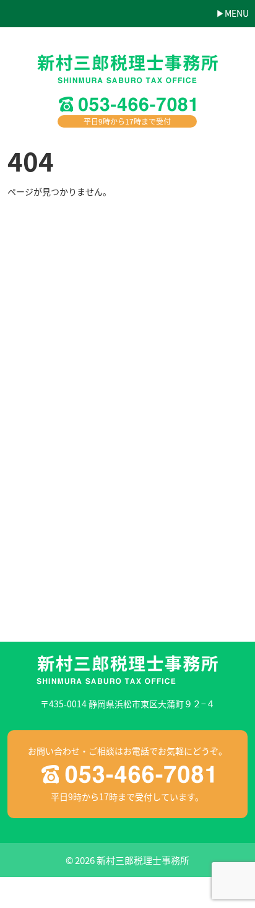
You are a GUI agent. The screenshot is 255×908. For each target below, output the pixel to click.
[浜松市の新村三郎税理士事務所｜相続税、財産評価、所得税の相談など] (127, 71)
